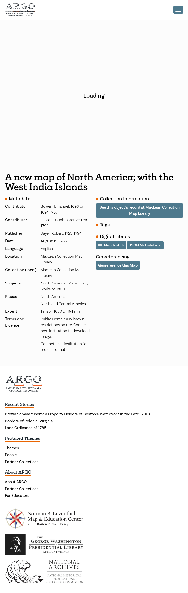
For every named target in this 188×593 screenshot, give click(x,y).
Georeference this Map (118, 265)
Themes (12, 448)
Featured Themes (22, 438)
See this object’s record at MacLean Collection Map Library (140, 210)
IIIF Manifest (109, 245)
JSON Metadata (143, 245)
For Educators (17, 495)
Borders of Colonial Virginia (29, 421)
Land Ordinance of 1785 (25, 427)
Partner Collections (22, 461)
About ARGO (18, 472)
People (11, 454)
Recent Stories (19, 404)
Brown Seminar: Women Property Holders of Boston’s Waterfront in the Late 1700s (77, 414)
